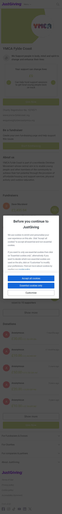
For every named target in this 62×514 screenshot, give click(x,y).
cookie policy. (24, 269)
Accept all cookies (31, 278)
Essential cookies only (31, 285)
